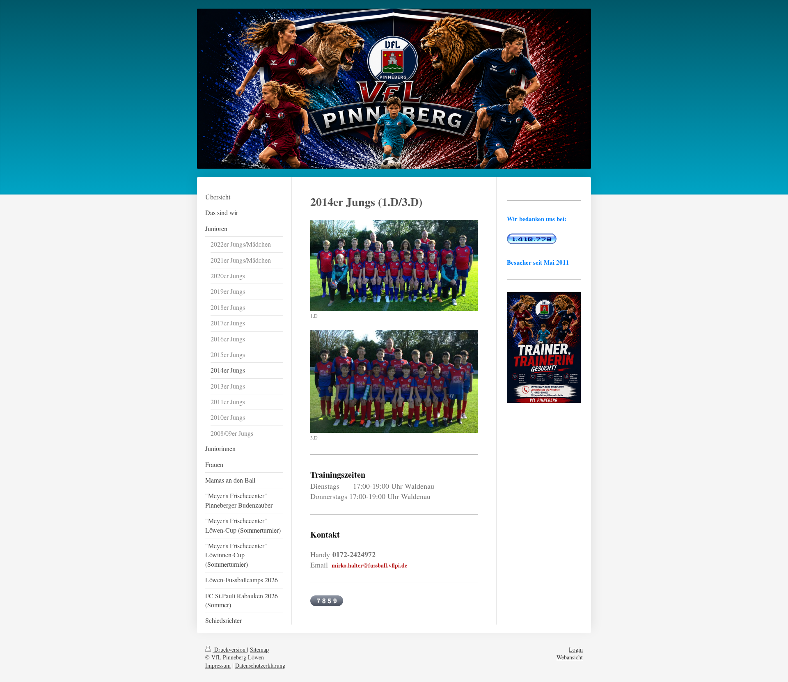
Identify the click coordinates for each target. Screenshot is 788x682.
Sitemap (259, 649)
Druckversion (230, 649)
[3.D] (393, 381)
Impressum (218, 665)
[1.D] (393, 265)
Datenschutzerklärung (260, 665)
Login (576, 649)
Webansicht (570, 657)
